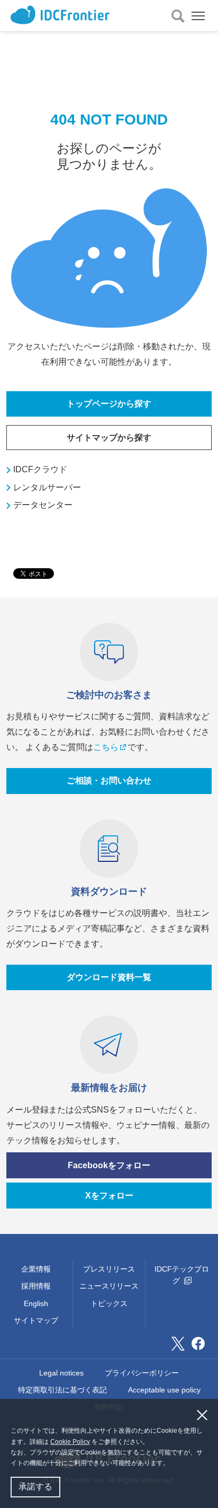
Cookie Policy (70, 1441)
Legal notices (61, 1373)
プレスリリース (109, 1269)
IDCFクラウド (40, 469)
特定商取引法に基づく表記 (62, 1390)
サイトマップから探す (109, 437)
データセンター (42, 504)
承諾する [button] (35, 1486)
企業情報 (36, 1269)
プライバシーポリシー (142, 1373)
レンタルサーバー (47, 487)
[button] (172, 1464)
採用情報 (36, 1286)
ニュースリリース (109, 1286)
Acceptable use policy (164, 1390)
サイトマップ (36, 1320)
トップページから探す (109, 403)
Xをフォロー (109, 1195)
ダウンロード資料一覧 (109, 977)
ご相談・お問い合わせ (109, 780)
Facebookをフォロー (109, 1165)
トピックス (109, 1303)
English (36, 1303)
